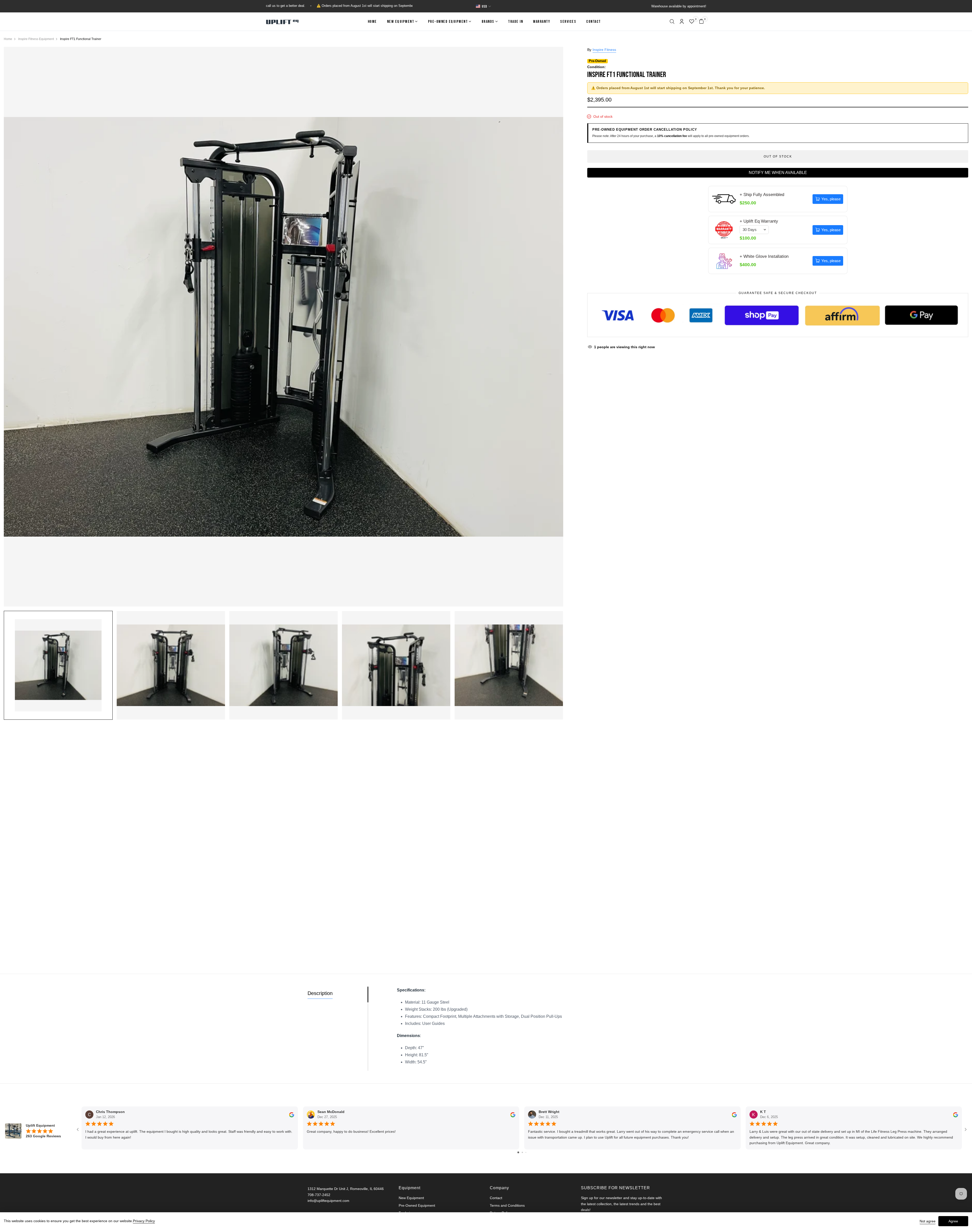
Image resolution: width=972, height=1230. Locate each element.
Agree (953, 1221)
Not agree (928, 1221)
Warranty (541, 21)
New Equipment (400, 21)
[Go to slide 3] (525, 1152)
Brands (488, 21)
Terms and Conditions (507, 1205)
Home (372, 21)
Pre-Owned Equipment (448, 21)
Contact (593, 21)
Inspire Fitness (604, 50)
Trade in (515, 21)
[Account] (681, 22)
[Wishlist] (691, 22)
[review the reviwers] (291, 1114)
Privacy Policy (144, 1221)
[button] (672, 22)
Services (568, 21)
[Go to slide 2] (522, 1152)
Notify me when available (778, 172)
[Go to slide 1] (518, 1152)
